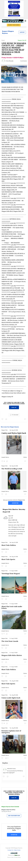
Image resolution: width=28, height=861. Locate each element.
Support (22, 32)
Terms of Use (10, 857)
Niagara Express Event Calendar (10, 806)
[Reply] (7, 419)
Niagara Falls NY (22, 40)
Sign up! (14, 407)
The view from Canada (9, 641)
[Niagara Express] (12, 20)
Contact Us (10, 850)
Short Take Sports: (8, 559)
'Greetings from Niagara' (10, 573)
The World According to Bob (11, 469)
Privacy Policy (17, 857)
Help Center (17, 850)
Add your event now (14, 815)
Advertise (15, 503)
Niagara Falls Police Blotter (11, 655)
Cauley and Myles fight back (13, 433)
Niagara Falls (4, 430)
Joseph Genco (5, 457)
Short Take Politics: (8, 545)
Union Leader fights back (10, 698)
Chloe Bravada (9, 61)
